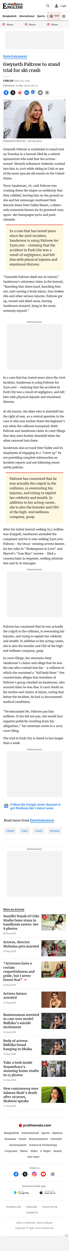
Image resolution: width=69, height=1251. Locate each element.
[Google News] (52, 1174)
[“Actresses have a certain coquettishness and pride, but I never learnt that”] (53, 973)
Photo (24, 1151)
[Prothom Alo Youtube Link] (44, 1174)
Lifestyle (56, 1139)
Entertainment (15, 56)
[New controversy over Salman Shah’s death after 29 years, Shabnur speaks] (53, 1097)
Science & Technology (43, 1145)
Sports (41, 16)
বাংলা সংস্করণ (33, 1157)
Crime (10, 830)
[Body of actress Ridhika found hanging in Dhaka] (53, 1047)
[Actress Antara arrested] (53, 1000)
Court (39, 830)
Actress (54, 830)
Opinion (57, 1133)
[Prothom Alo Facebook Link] (17, 1174)
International (26, 16)
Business (10, 1139)
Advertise (31, 1206)
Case (25, 830)
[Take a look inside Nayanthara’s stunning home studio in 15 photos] (53, 1071)
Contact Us (32, 1212)
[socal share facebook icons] (6, 94)
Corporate (11, 1151)
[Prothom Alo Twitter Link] (26, 1174)
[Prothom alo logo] (34, 1126)
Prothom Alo (13, 1206)
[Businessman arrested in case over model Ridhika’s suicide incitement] (53, 1023)
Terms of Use (49, 1206)
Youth (22, 1139)
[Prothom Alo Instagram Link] (35, 1174)
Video (34, 1151)
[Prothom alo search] (48, 6)
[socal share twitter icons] (13, 94)
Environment (18, 1145)
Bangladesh (10, 16)
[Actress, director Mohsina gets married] (53, 948)
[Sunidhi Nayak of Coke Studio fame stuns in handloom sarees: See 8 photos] (53, 924)
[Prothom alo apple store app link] (48, 1192)
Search (57, 1151)
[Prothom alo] (13, 6)
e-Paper (45, 1151)
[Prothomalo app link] (21, 1192)
